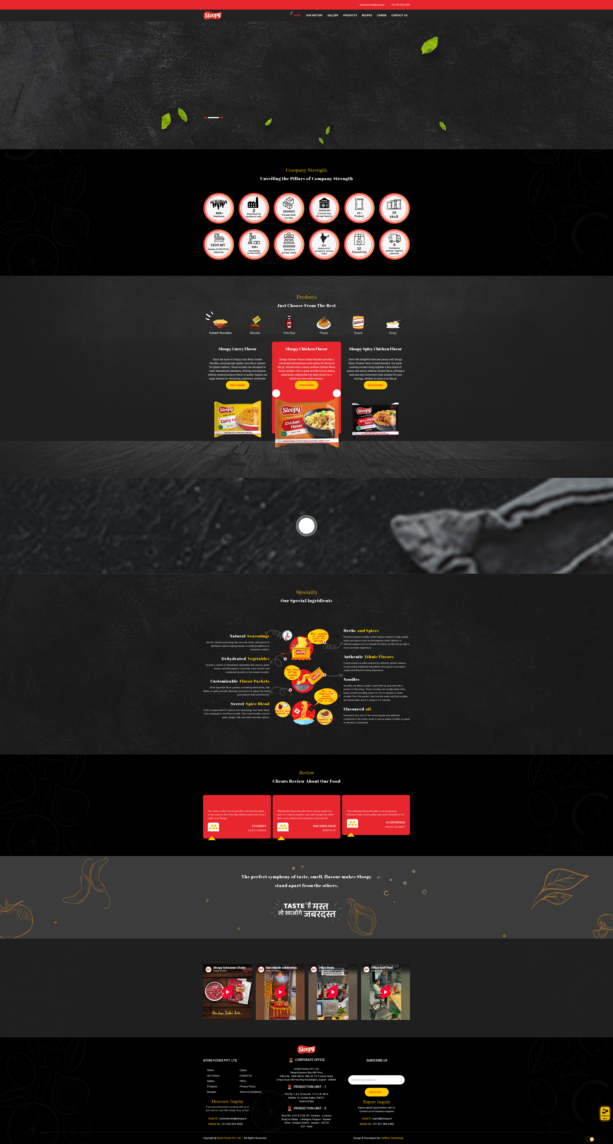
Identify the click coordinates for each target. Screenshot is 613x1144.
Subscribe (375, 1092)
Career (243, 1070)
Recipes (211, 1091)
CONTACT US (399, 15)
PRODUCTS (350, 15)
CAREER (381, 15)
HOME (297, 15)
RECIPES (367, 15)
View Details (229, 389)
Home (210, 1070)
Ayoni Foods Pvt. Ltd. (229, 1138)
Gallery (211, 1081)
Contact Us (246, 1075)
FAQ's (243, 1081)
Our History (213, 1075)
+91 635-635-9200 (400, 5)
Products (212, 1086)
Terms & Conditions (250, 1091)
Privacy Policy (248, 1086)
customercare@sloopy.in (371, 5)
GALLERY (332, 15)
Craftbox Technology (392, 1138)
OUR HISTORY (314, 15)
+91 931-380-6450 (383, 1123)
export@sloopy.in (382, 1118)
